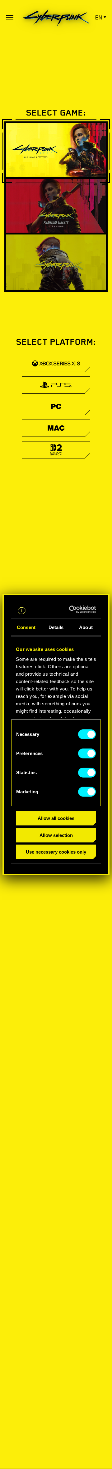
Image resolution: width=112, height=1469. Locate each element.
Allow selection (56, 835)
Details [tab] (56, 627)
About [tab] (86, 627)
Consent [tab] (26, 627)
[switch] (87, 753)
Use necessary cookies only (56, 852)
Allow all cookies (56, 818)
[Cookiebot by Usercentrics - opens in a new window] (73, 610)
